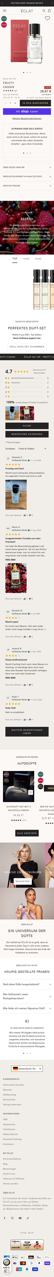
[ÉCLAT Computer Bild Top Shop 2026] (27, 1245)
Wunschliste (9, 1099)
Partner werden (10, 1183)
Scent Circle (9, 1174)
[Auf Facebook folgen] (4, 1218)
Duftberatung (9, 1094)
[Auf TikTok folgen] (27, 1218)
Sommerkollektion (12, 1159)
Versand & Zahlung (12, 1139)
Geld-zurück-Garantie (13, 1085)
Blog (5, 1164)
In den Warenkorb (35, 103)
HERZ (26, 259)
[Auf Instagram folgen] (12, 1218)
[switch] (6, 1271)
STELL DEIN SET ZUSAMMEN (27, 347)
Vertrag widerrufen (12, 1104)
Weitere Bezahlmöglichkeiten (27, 118)
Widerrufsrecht (10, 1134)
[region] (27, 1033)
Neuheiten (23, 881)
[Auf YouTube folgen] (20, 1218)
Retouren (7, 1090)
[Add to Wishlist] (47, 18)
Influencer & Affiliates (13, 1178)
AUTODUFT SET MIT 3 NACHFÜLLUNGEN (18, 808)
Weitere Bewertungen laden (27, 731)
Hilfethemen (9, 1129)
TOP (14, 259)
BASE (38, 259)
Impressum (8, 1144)
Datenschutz (9, 1124)
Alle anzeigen (27, 833)
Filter (27, 426)
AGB (5, 1119)
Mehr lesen (10, 559)
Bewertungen (9, 1169)
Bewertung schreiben (27, 434)
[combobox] (27, 1069)
